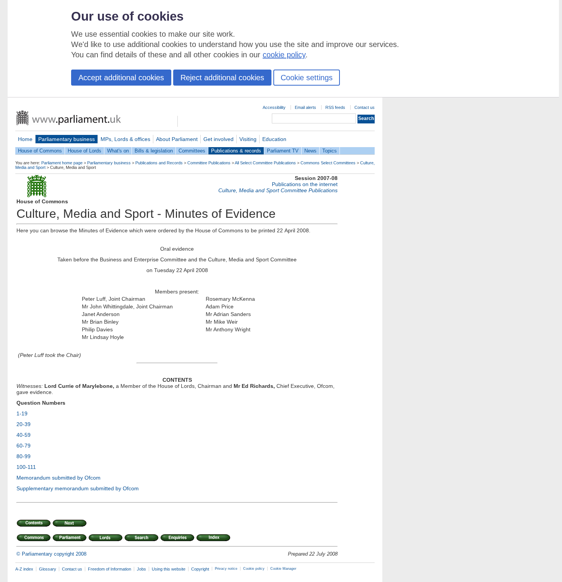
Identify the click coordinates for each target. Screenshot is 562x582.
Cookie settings (307, 77)
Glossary (47, 569)
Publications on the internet (305, 184)
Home (25, 139)
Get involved (218, 139)
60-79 (23, 446)
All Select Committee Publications (265, 162)
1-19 (22, 413)
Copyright (200, 569)
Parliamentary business (66, 139)
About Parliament (177, 139)
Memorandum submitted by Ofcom (58, 478)
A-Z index (24, 569)
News (310, 151)
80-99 (23, 456)
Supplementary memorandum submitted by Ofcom (77, 488)
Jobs (141, 569)
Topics (329, 151)
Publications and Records (159, 162)
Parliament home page (62, 162)
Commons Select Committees (328, 162)
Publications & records (236, 151)
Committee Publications (209, 162)
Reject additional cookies (222, 77)
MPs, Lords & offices (125, 139)
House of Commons (40, 151)
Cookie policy (254, 569)
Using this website (168, 569)
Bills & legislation (154, 151)
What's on (118, 151)
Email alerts (305, 107)
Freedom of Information (109, 569)
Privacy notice (226, 569)
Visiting (248, 139)
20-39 (23, 424)
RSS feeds (335, 107)
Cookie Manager (283, 569)
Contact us (364, 107)
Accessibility (274, 107)
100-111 (26, 467)
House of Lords (84, 151)
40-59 (23, 435)
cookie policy (284, 54)
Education (274, 139)
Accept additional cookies (121, 77)
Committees (192, 151)
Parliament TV (283, 151)
